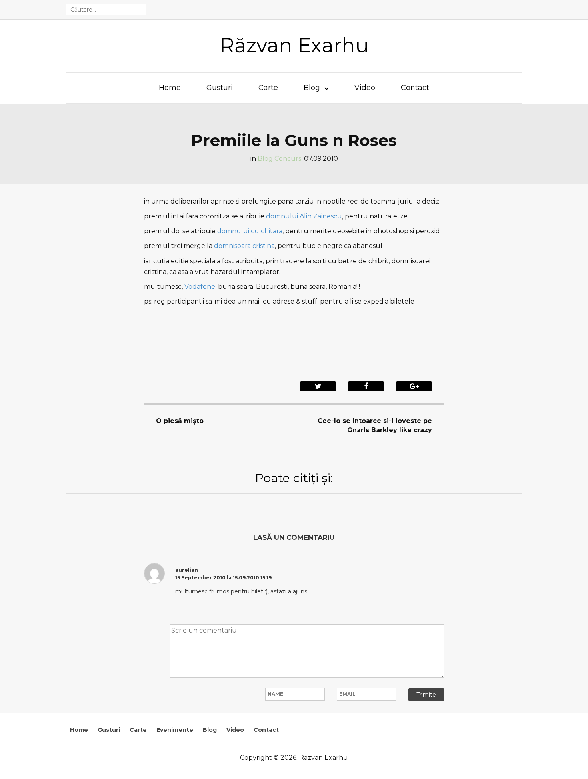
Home (170, 87)
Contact (415, 87)
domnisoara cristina (244, 246)
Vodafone (199, 286)
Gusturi (219, 87)
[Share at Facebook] (366, 386)
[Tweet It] (318, 386)
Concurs (287, 158)
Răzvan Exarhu (294, 45)
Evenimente (174, 729)
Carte (268, 87)
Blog (312, 87)
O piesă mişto (180, 421)
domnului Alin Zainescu (304, 216)
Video (364, 87)
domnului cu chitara (249, 231)
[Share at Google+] (414, 386)
